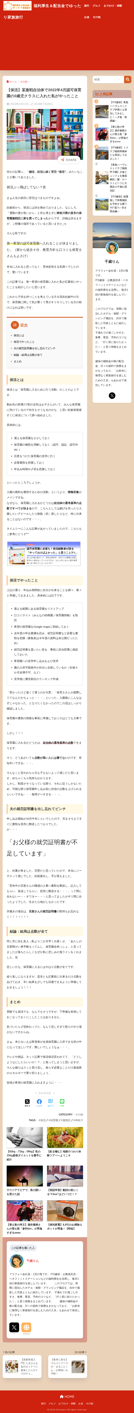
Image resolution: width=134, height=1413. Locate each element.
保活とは (19, 335)
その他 (96, 17)
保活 (43, 1120)
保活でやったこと (24, 341)
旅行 (86, 5)
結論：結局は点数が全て (28, 354)
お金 (86, 17)
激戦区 (67, 1120)
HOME (69, 1397)
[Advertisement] (67, 47)
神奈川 (79, 1120)
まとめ (18, 361)
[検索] (127, 79)
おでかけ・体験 (113, 5)
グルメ (96, 5)
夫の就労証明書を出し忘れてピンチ (35, 348)
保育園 (54, 1120)
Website (26, 1334)
